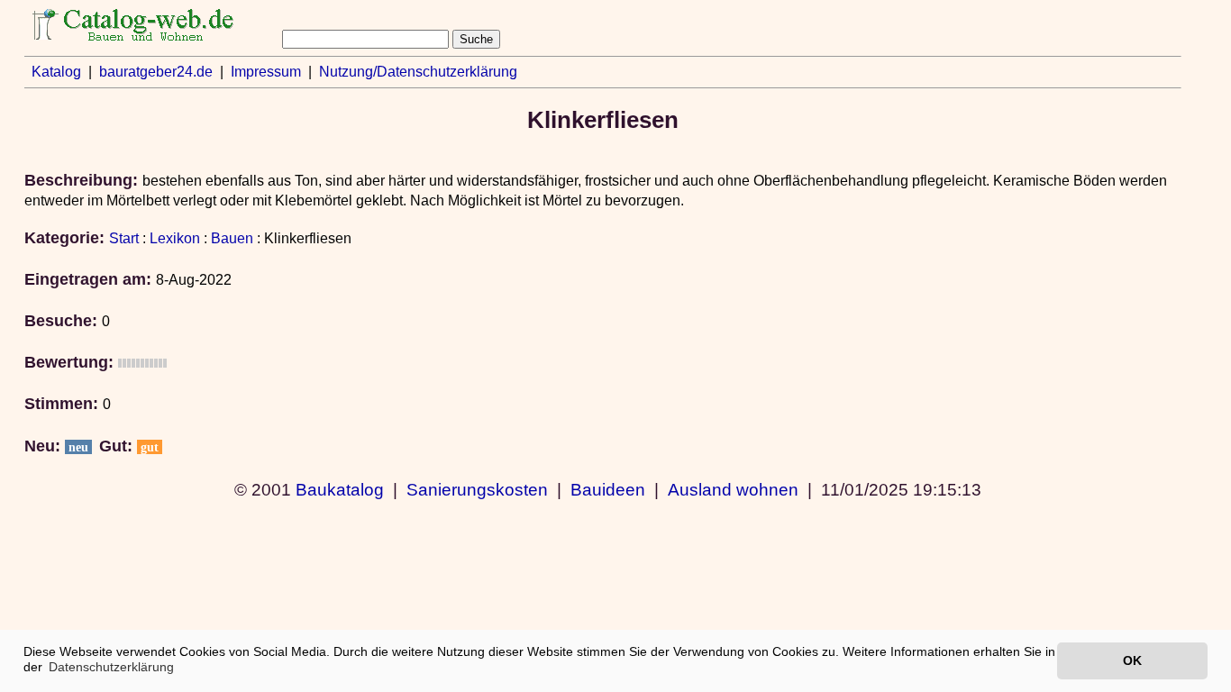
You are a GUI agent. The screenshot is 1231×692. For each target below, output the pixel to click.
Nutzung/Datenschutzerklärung (418, 71)
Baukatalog (340, 489)
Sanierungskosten (477, 489)
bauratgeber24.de (156, 71)
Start (124, 238)
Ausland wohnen (733, 489)
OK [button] (1132, 660)
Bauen (232, 238)
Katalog (56, 71)
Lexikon (175, 238)
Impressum (266, 71)
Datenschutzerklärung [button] (111, 667)
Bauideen (607, 489)
